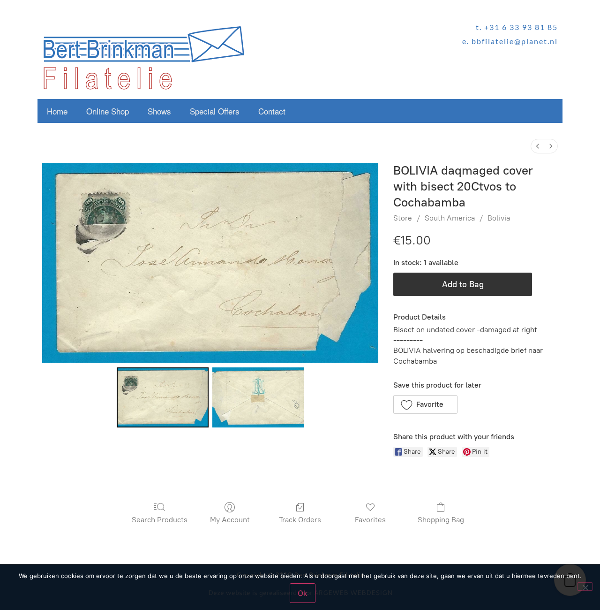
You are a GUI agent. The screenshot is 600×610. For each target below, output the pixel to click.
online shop (107, 111)
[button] (425, 404)
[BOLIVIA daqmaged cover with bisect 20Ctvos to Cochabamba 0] (163, 397)
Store (402, 218)
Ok (303, 593)
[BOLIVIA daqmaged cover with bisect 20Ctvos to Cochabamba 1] (258, 397)
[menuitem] (537, 146)
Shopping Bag (441, 519)
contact (271, 111)
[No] (585, 586)
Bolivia (499, 218)
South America (450, 218)
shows (159, 111)
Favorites (370, 519)
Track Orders (300, 519)
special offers (215, 111)
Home (57, 111)
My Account (230, 519)
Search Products (160, 519)
